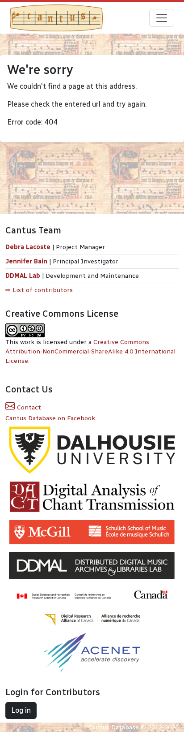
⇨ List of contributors (39, 290)
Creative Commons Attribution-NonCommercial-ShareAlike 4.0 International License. (90, 351)
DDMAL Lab (22, 276)
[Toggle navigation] (161, 18)
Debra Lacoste (27, 247)
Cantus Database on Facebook (50, 418)
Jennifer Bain (27, 261)
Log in (21, 710)
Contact (28, 407)
